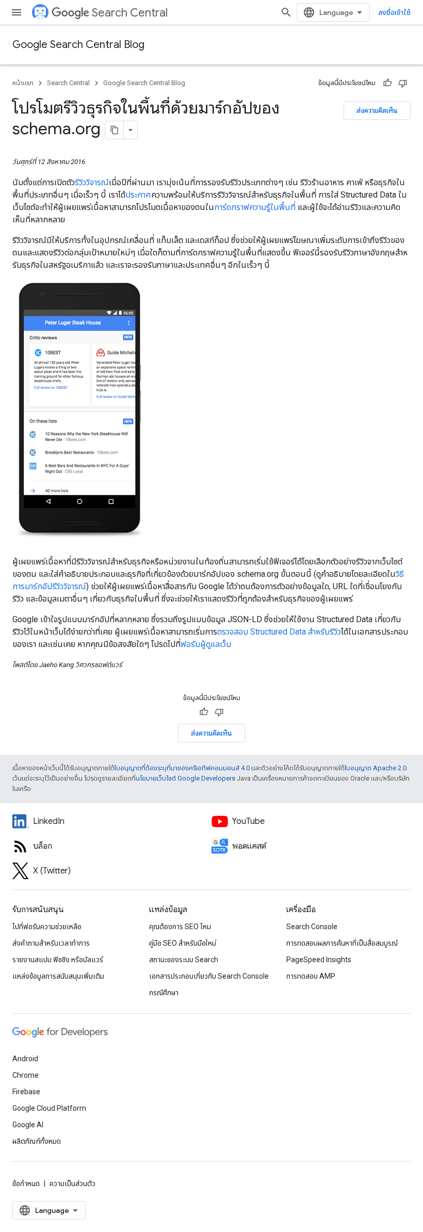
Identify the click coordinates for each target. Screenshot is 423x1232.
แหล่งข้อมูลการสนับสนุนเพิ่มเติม (58, 976)
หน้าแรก (23, 83)
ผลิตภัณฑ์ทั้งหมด (36, 1141)
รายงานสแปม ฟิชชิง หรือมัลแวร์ (57, 959)
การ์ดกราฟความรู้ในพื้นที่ (255, 207)
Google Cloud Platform (49, 1108)
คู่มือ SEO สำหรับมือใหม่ (182, 943)
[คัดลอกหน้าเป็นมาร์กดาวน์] (114, 130)
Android (25, 1059)
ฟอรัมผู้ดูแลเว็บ (206, 644)
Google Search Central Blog (78, 44)
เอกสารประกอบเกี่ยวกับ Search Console (209, 976)
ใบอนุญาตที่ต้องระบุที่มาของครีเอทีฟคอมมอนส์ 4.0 (182, 768)
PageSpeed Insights (318, 959)
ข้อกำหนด (26, 1183)
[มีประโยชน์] (387, 83)
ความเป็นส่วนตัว (72, 1183)
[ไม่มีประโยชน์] (403, 83)
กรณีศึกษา (163, 992)
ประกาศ (138, 195)
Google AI (27, 1125)
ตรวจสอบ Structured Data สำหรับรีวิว (279, 632)
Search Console (311, 926)
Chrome (25, 1075)
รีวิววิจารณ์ (92, 182)
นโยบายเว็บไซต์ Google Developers (185, 778)
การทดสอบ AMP (310, 976)
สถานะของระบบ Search (183, 959)
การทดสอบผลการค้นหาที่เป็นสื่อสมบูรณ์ (342, 943)
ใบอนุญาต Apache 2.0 (375, 768)
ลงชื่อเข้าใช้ (394, 12)
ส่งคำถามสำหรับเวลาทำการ (51, 943)
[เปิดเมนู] (16, 12)
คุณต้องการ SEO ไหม (180, 926)
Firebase (26, 1092)
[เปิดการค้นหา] (286, 12)
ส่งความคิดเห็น (377, 110)
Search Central (130, 13)
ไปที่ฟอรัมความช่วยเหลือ (47, 926)
